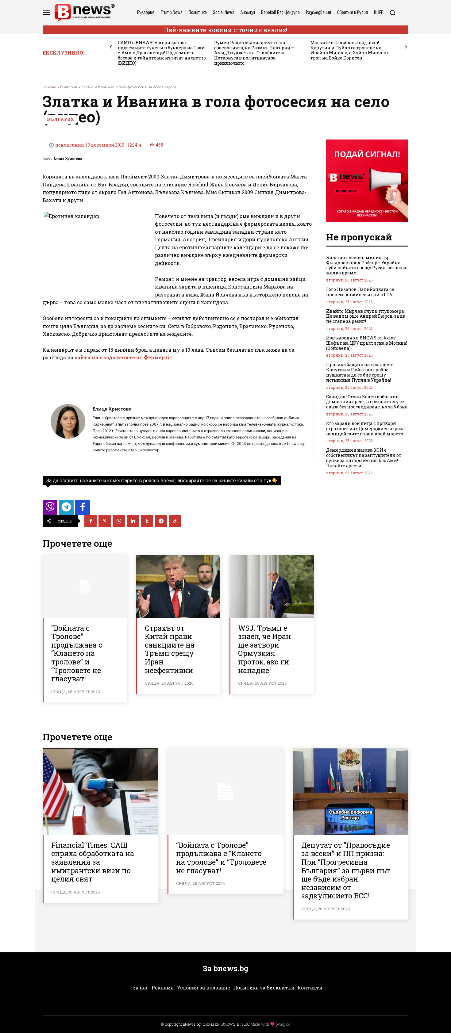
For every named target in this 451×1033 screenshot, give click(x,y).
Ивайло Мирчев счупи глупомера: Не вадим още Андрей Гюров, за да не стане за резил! (365, 316)
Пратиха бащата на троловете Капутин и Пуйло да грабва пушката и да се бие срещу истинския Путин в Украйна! (360, 372)
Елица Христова (67, 158)
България (68, 87)
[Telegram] (161, 521)
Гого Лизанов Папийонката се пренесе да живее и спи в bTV (360, 291)
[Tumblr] (147, 521)
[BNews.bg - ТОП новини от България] (84, 12)
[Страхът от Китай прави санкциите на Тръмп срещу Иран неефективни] (178, 586)
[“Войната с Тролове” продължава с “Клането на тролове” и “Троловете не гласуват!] (85, 586)
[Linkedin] (133, 521)
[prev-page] (111, 47)
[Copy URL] (175, 521)
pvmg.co (283, 1024)
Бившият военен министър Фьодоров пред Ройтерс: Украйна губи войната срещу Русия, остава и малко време (366, 265)
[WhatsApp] (119, 521)
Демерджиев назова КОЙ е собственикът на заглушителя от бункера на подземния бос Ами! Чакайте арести (363, 457)
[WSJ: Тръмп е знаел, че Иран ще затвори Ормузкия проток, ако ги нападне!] (271, 586)
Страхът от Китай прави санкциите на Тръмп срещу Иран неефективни (170, 649)
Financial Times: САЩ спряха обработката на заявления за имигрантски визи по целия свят (92, 861)
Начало (49, 87)
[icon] (50, 509)
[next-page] (406, 47)
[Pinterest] (104, 521)
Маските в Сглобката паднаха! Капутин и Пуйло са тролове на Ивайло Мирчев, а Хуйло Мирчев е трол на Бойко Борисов (350, 50)
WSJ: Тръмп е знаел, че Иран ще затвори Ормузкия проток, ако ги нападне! (264, 649)
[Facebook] (90, 521)
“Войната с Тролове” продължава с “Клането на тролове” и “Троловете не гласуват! (76, 653)
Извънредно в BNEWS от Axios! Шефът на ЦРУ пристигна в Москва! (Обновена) (366, 343)
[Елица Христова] (67, 429)
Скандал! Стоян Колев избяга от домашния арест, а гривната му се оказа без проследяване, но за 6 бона (366, 402)
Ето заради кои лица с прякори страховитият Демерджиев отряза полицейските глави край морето (365, 428)
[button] (392, 12)
